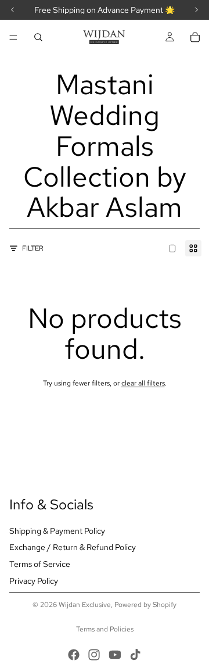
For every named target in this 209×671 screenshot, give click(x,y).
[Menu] (13, 37)
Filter (33, 248)
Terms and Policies (105, 629)
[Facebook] (74, 655)
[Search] (38, 37)
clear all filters (143, 383)
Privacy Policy (33, 581)
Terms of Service (39, 564)
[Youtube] (115, 655)
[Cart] (195, 37)
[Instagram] (94, 655)
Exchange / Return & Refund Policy (72, 547)
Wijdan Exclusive (85, 604)
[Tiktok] (135, 655)
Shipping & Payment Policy (57, 531)
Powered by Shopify (145, 604)
